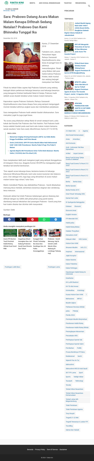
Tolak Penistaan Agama (74, 409)
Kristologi (80, 290)
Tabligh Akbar (78, 377)
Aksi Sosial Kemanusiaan (75, 135)
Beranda (30, 449)
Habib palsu (70, 223)
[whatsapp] (44, 219)
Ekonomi (78, 206)
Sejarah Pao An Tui (72, 360)
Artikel (68, 153)
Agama (85, 131)
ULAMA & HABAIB (11, 9)
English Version (71, 214)
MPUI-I (79, 299)
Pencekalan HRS (71, 336)
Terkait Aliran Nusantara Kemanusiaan (74, 394)
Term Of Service (52, 449)
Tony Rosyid (70, 413)
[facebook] (9, 219)
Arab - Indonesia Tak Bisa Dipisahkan (75, 148)
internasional (79, 251)
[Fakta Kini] (14, 3)
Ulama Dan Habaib (72, 430)
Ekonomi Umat (71, 210)
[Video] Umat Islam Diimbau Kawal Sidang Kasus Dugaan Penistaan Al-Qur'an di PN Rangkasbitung (77, 68)
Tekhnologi (79, 381)
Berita (68, 182)
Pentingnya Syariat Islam (75, 344)
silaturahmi (70, 364)
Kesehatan (69, 278)
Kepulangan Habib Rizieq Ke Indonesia (76, 273)
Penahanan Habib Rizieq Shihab (77, 327)
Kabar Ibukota (71, 260)
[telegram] (56, 219)
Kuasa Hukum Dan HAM (74, 294)
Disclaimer (63, 449)
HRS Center (83, 239)
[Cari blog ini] (89, 6)
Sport (81, 373)
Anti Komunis (70, 143)
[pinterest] (32, 219)
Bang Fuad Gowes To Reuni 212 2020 (77, 164)
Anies (68, 139)
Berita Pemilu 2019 (72, 190)
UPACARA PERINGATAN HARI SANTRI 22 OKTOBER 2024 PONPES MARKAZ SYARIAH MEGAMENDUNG (77, 108)
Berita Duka (77, 182)
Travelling (69, 426)
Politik (79, 348)
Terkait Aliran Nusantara (74, 389)
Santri (80, 356)
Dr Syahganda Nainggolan (75, 202)
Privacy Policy (40, 449)
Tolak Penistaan (71, 405)
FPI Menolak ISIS (72, 219)
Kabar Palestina (71, 264)
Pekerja (75, 311)
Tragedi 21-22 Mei (72, 418)
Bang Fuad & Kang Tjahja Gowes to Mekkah (75, 158)
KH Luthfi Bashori (72, 282)
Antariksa (76, 139)
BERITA (32, 3)
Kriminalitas (70, 290)
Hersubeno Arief (71, 235)
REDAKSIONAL (80, 3)
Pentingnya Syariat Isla (74, 340)
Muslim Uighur (71, 303)
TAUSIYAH (68, 3)
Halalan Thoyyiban (72, 231)
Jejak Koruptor (71, 256)
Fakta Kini (50, 457)
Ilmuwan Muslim (71, 247)
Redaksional (70, 356)
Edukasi (68, 206)
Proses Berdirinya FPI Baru (75, 352)
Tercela (68, 385)
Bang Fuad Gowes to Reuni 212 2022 (77, 170)
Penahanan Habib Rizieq (74, 323)
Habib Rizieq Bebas (72, 227)
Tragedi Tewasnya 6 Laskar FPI (77, 422)
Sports (68, 377)
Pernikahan (70, 348)
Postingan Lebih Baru (12, 267)
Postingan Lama (54, 267)
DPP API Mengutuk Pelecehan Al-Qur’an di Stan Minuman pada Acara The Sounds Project (77, 49)
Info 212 (84, 247)
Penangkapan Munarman (75, 331)
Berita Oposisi (71, 186)
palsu (68, 311)
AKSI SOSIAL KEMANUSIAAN (49, 3)
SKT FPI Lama (71, 373)
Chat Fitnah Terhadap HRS (75, 194)
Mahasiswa (70, 299)
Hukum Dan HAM (72, 243)
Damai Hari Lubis (72, 198)
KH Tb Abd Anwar (72, 286)
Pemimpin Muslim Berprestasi (76, 319)
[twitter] (21, 219)
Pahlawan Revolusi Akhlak (75, 307)
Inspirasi (69, 251)
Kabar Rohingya (71, 268)
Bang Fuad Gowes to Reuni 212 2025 (77, 176)
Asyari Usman (78, 153)
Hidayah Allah (71, 239)
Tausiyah (69, 381)
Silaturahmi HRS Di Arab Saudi (76, 368)
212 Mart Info (71, 131)
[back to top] (89, 456)
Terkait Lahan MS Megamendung (72, 400)
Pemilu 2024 (70, 315)
